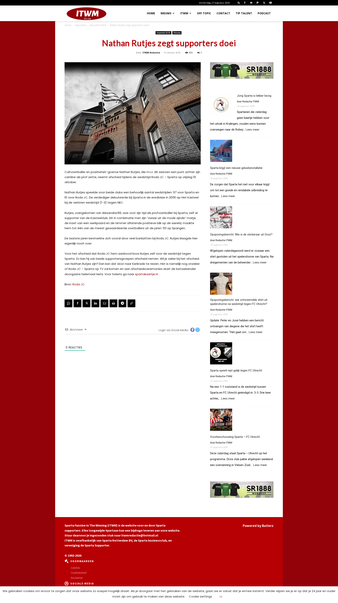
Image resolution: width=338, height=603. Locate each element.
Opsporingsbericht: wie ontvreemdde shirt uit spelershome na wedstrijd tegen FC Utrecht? (238, 302)
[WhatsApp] (68, 303)
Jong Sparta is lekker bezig (254, 95)
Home (151, 13)
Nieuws (166, 13)
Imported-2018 (97, 25)
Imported (80, 25)
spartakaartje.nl (146, 274)
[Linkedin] (95, 303)
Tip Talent (244, 13)
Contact (223, 13)
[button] (239, 2)
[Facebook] (245, 2)
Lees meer (252, 130)
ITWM (184, 13)
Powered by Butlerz (258, 526)
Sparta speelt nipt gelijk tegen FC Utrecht (236, 370)
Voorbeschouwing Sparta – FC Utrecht (235, 437)
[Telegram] (122, 303)
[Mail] (251, 2)
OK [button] (220, 596)
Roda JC (78, 284)
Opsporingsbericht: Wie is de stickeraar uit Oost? (241, 234)
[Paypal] (258, 2)
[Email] (104, 303)
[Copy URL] (131, 303)
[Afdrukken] (113, 303)
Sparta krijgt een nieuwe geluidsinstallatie (236, 168)
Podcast (264, 13)
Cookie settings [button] (200, 596)
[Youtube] (270, 2)
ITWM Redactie (151, 52)
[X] (264, 2)
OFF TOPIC (204, 13)
